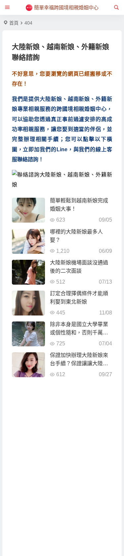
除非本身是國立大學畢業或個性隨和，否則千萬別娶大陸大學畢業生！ (79, 332)
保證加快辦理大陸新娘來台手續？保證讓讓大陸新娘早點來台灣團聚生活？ (79, 363)
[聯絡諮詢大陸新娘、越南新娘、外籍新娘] (62, 180)
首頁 (14, 23)
